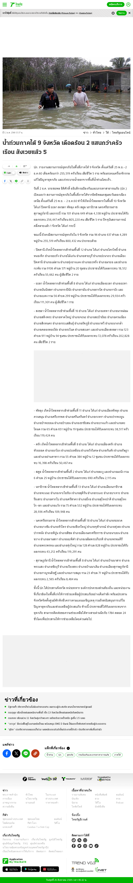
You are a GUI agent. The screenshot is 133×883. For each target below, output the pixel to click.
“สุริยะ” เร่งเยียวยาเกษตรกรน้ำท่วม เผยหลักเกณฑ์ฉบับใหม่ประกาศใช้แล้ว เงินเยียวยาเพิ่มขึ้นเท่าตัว (55, 729)
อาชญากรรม (9, 802)
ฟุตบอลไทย (30, 819)
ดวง (96, 798)
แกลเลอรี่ (7, 827)
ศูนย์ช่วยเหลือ (34, 843)
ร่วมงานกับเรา (20, 839)
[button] (5, 181)
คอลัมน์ (118, 794)
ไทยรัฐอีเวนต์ (79, 819)
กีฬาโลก (29, 823)
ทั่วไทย (100, 132)
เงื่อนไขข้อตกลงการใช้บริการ (16, 851)
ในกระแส (49, 794)
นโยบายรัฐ (30, 798)
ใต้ (110, 132)
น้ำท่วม (49, 755)
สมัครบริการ (116, 4)
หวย (117, 798)
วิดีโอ (96, 802)
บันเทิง (75, 798)
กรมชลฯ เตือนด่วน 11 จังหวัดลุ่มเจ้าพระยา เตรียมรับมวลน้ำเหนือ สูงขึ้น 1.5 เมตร (46, 718)
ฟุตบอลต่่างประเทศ (11, 819)
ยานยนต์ (29, 802)
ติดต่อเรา (36, 851)
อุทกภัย (69, 755)
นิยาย (74, 802)
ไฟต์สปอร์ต (8, 823)
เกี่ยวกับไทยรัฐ (36, 839)
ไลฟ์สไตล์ (76, 806)
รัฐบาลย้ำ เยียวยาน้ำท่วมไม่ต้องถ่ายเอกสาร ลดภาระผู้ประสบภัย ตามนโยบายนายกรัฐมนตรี (50, 707)
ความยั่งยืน (8, 806)
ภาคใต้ (114, 755)
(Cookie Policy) (85, 13)
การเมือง (7, 798)
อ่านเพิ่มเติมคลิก (62, 13)
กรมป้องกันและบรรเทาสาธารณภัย (92, 755)
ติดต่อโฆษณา (50, 851)
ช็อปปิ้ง (75, 814)
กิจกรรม (7, 839)
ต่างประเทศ (50, 798)
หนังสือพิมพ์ (99, 794)
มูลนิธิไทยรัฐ (52, 839)
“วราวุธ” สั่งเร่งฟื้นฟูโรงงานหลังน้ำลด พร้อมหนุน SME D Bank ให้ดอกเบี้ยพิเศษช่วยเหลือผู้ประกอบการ (57, 723)
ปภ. (59, 755)
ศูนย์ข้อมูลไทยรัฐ (10, 843)
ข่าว (90, 132)
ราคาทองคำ (51, 802)
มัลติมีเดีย (98, 806)
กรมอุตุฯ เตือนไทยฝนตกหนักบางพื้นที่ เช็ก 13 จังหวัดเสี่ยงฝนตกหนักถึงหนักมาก (45, 712)
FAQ (23, 843)
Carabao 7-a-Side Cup (37, 827)
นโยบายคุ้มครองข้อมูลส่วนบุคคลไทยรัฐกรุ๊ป (23, 847)
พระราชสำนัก (9, 794)
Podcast (119, 802)
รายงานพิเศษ (78, 794)
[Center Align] (129, 13)
